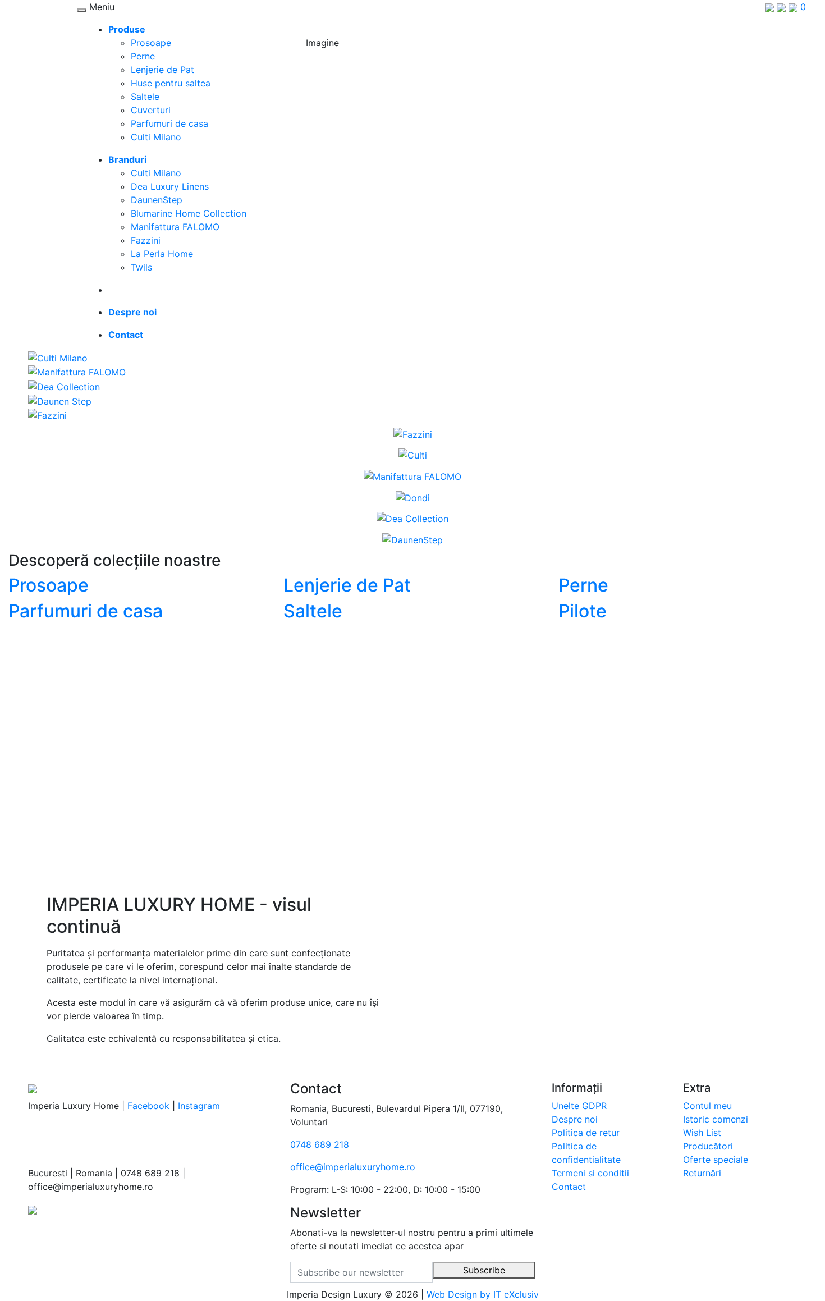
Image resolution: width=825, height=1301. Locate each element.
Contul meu (707, 1105)
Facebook (148, 1105)
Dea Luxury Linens (170, 186)
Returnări (702, 1173)
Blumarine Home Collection (188, 213)
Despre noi (575, 1119)
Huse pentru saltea (170, 83)
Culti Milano (156, 137)
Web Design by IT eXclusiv (483, 1294)
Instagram (199, 1105)
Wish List (702, 1132)
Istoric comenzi (715, 1119)
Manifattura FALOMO (175, 226)
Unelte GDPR (579, 1105)
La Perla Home (162, 253)
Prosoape (151, 42)
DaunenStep (156, 199)
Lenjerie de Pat (162, 69)
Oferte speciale (715, 1159)
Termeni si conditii (590, 1173)
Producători (708, 1146)
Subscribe (484, 1270)
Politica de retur (586, 1132)
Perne (143, 56)
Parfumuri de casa (169, 123)
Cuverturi (151, 110)
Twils (141, 267)
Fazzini (146, 240)
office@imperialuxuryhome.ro (352, 1166)
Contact (569, 1186)
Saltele (145, 96)
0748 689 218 (319, 1144)
